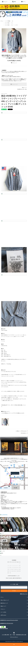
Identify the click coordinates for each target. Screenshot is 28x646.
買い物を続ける (24, 433)
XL (12, 22)
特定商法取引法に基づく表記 (21, 634)
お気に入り (14, 62)
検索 (15, 1)
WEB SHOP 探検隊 (4, 628)
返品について (24, 87)
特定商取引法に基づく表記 (22, 89)
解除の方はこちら (23, 593)
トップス (16, 24)
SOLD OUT (15, 84)
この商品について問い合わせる (21, 431)
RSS (10, 634)
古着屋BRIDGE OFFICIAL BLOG (6, 623)
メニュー (5, 1)
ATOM (14, 634)
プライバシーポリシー (14, 636)
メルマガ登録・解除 (5, 634)
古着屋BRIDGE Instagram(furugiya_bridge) (9, 620)
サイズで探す (7, 22)
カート (24, 1)
